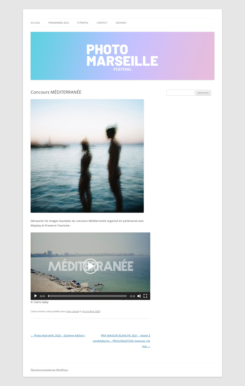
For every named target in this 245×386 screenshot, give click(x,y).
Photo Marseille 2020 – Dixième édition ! (58, 335)
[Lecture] (36, 296)
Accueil (35, 22)
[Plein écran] (145, 296)
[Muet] (139, 296)
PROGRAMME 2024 (58, 22)
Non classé (73, 311)
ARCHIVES (121, 22)
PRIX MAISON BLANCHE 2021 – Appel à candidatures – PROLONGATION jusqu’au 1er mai (121, 341)
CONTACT (102, 22)
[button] (90, 266)
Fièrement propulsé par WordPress (49, 369)
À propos (82, 22)
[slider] (87, 296)
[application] (90, 266)
